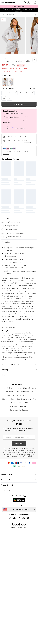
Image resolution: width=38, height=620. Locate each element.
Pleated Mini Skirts (14, 395)
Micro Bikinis (7, 388)
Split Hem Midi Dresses (19, 410)
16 (9, 98)
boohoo (4, 58)
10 (26, 93)
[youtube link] (24, 518)
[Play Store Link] (19, 500)
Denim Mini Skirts (12, 392)
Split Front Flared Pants (19, 406)
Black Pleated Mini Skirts (26, 399)
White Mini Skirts (26, 392)
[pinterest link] (14, 518)
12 (32, 93)
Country (19, 505)
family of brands (8, 452)
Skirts (2, 14)
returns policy (27, 142)
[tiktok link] (28, 518)
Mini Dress (18, 388)
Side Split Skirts (10, 14)
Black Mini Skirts (29, 388)
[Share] (35, 14)
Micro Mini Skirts (8, 399)
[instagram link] (10, 518)
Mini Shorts (27, 395)
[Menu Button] (2, 2)
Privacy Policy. (28, 456)
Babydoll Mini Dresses (19, 403)
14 (4, 98)
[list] (19, 6)
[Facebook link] (19, 518)
